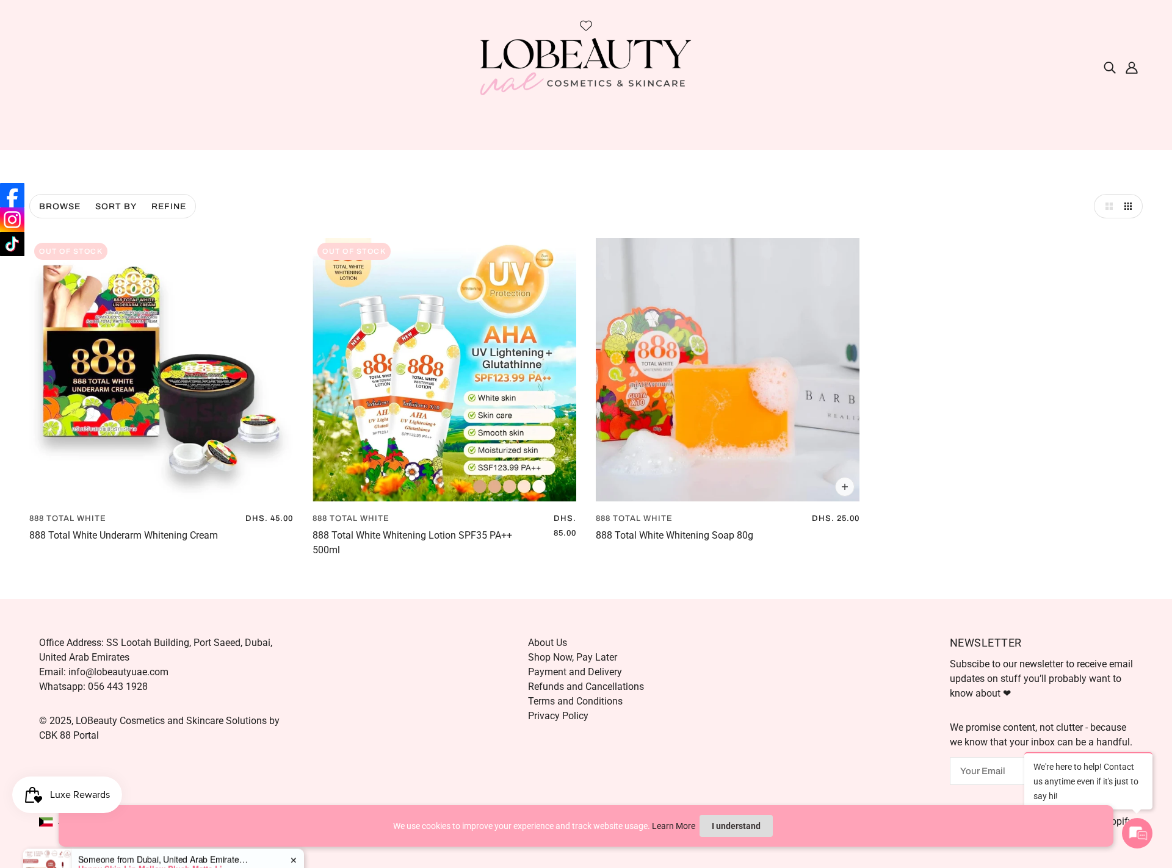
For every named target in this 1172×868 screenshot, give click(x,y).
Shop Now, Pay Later (572, 657)
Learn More (673, 826)
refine (168, 206)
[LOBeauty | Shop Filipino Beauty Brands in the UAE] (586, 66)
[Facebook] (12, 195)
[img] (1110, 67)
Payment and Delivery (575, 672)
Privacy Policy (558, 716)
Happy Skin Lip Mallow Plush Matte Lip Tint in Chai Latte (154, 822)
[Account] (1132, 67)
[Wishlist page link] (586, 26)
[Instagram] (12, 219)
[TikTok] (12, 244)
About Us (547, 642)
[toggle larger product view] (1106, 206)
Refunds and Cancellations (586, 686)
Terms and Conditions (575, 701)
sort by (116, 206)
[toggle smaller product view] (1130, 206)
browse (60, 206)
